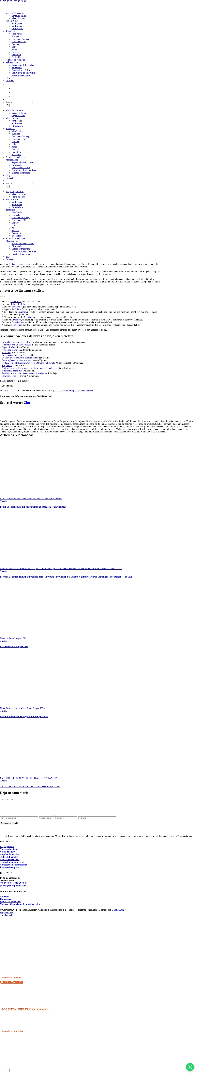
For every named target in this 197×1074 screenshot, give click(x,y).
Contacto (4, 896)
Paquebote (16, 306)
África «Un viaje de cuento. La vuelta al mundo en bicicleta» (29, 368)
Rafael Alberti (18, 322)
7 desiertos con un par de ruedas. (17, 344)
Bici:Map (27, 317)
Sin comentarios (86, 390)
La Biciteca (16, 301)
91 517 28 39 (6, 1)
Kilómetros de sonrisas (12, 370)
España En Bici (9, 347)
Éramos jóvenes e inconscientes (16, 360)
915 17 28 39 (6, 883)
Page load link (6, 912)
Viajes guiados (7, 846)
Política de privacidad (10, 901)
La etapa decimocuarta (12, 355)
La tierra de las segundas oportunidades (20, 357)
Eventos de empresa (9, 867)
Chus (6, 390)
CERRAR (5, 1070)
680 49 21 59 (20, 1)
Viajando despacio (69, 390)
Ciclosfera (17, 325)
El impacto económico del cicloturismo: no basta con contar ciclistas (31, 498)
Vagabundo (7, 365)
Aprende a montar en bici (12, 862)
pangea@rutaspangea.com (13, 885)
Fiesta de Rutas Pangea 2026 (13, 638)
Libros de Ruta (18, 304)
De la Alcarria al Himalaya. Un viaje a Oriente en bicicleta (28, 363)
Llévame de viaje (9, 376)
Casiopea (22, 312)
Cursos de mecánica (9, 859)
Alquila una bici (7, 915)
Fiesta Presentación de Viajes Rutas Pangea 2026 (22, 708)
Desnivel (17, 319)
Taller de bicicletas (9, 857)
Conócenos (5, 899)
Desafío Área (118, 910)
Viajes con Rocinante (11, 350)
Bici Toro (6, 352)
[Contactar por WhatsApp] (190, 1067)
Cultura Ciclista (21, 309)
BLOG (57, 390)
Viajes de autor (7, 851)
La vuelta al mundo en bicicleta (16, 342)
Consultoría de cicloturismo (13, 864)
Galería (3, 501)
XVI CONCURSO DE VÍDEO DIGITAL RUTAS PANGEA (29, 778)
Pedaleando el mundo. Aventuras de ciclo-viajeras (24, 373)
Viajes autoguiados (9, 849)
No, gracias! (7, 989)
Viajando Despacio (17, 264)
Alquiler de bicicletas (10, 854)
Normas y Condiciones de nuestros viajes (20, 904)
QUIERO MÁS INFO (11, 982)
